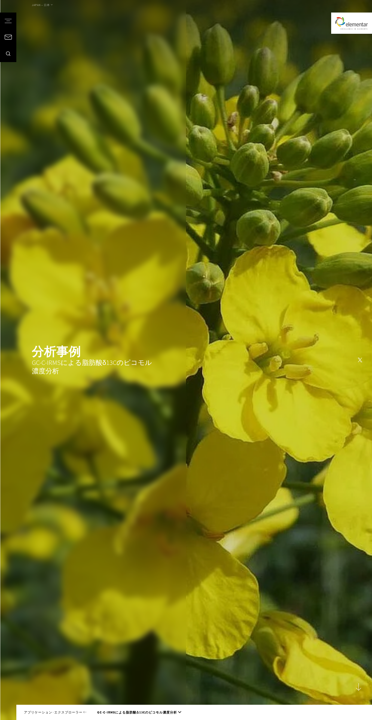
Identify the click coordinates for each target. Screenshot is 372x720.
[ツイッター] (360, 360)
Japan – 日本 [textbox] (41, 5)
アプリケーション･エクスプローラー (53, 712)
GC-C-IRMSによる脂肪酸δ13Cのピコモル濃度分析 (137, 712)
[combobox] (42, 5)
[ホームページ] (351, 23)
